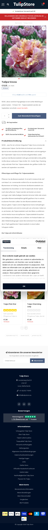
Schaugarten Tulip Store (24, 431)
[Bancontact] (24, 519)
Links (24, 462)
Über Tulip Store (24, 434)
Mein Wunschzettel (24, 496)
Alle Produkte (24, 503)
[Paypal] (36, 514)
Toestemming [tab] (8, 248)
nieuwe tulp (25, 335)
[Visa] (24, 514)
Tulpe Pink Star (9, 304)
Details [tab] (24, 248)
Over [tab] (39, 248)
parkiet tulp (36, 335)
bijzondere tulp (12, 335)
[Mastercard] (30, 514)
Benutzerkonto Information (24, 489)
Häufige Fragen (24, 458)
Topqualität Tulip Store (24, 441)
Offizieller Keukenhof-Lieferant (24, 469)
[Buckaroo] (43, 514)
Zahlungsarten (24, 448)
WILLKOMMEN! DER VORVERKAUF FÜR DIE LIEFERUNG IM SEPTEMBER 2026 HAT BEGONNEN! (24, 17)
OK (24, 286)
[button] (22, 327)
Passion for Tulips (24, 479)
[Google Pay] (11, 514)
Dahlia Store (24, 465)
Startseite (18, 23)
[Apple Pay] (17, 514)
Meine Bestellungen (24, 493)
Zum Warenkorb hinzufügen (29, 116)
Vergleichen (24, 499)
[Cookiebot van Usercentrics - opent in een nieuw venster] (35, 241)
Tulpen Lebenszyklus (24, 438)
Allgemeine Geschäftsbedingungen (24, 451)
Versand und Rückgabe (24, 445)
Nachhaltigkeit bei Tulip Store (24, 475)
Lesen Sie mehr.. (22, 108)
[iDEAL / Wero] (5, 514)
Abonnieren (38, 361)
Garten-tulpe (24, 472)
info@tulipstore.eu (25, 395)
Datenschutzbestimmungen (24, 455)
